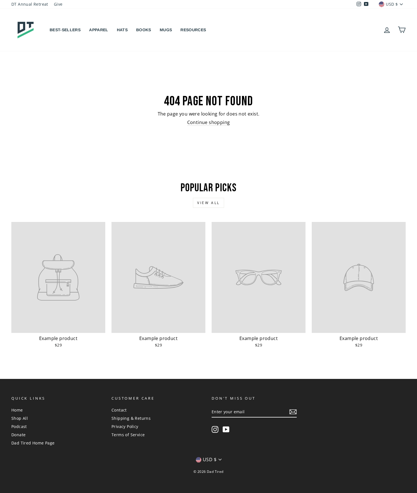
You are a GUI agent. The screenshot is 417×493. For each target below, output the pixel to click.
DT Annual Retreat (29, 4)
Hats (122, 30)
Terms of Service (128, 434)
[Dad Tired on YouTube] (226, 429)
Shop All (19, 418)
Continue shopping (208, 122)
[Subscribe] (293, 411)
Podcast (19, 426)
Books (143, 30)
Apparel (98, 30)
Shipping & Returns (131, 418)
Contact (119, 410)
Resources (193, 30)
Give (58, 4)
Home (17, 410)
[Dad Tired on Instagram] (215, 429)
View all (208, 202)
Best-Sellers (65, 30)
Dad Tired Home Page (33, 443)
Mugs (166, 30)
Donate (18, 434)
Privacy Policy (124, 426)
